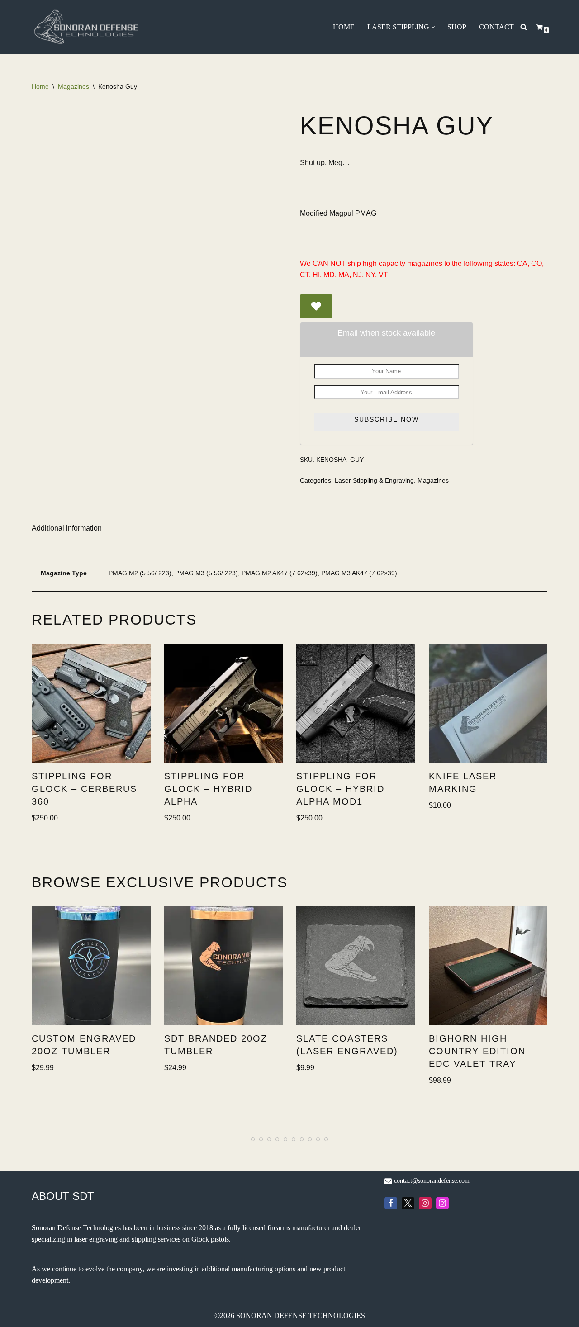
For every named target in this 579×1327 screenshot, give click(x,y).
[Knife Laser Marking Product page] (488, 703)
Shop (456, 27)
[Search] (523, 27)
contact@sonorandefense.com (432, 1180)
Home (344, 27)
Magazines (73, 86)
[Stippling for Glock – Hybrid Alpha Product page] (223, 703)
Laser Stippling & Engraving (374, 480)
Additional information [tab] (67, 528)
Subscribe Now (386, 419)
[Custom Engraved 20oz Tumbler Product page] (91, 965)
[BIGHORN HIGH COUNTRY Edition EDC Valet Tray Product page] (488, 965)
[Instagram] (425, 1203)
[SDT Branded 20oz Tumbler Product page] (223, 965)
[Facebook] (390, 1203)
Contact (496, 27)
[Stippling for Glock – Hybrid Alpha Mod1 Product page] (355, 703)
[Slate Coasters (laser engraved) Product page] (355, 965)
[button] (433, 26)
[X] (408, 1203)
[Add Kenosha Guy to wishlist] (316, 306)
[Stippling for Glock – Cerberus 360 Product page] (91, 703)
